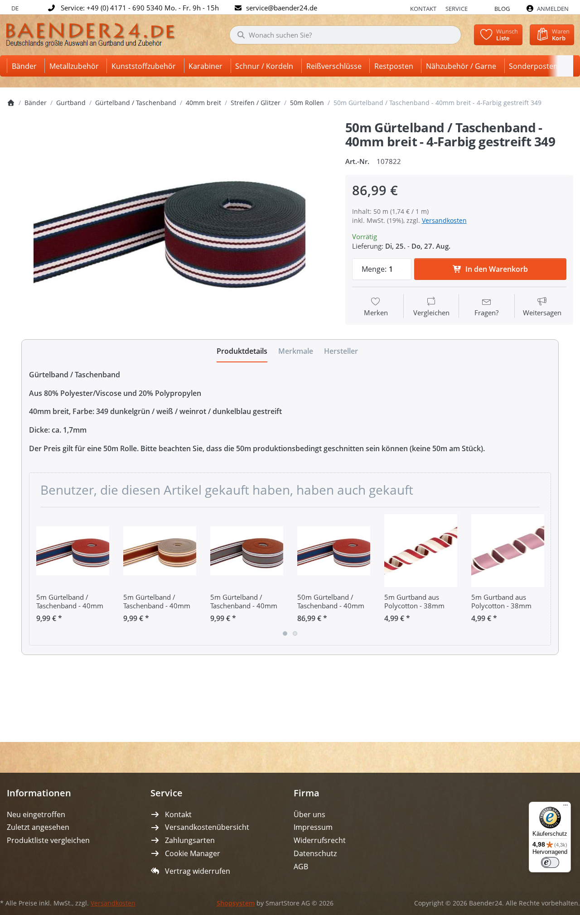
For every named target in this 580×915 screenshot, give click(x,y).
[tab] (242, 351)
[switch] (550, 862)
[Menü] (565, 807)
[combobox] (345, 34)
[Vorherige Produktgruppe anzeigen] (39, 576)
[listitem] (169, 226)
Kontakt (423, 9)
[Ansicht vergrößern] (169, 226)
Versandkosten (444, 220)
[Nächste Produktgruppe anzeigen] (541, 576)
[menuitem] (25, 65)
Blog (502, 9)
